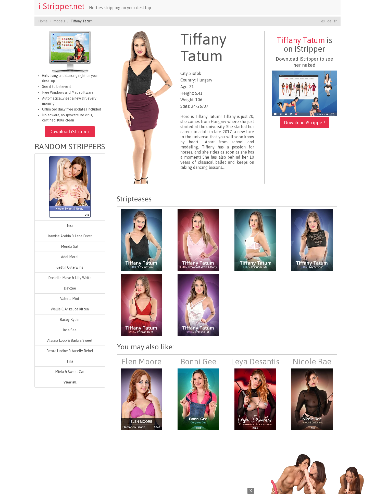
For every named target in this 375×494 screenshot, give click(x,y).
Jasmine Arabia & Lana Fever (69, 236)
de (329, 21)
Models (59, 21)
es (323, 21)
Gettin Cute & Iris (69, 267)
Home (43, 21)
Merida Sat (70, 246)
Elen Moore (141, 361)
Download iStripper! (70, 131)
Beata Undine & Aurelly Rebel (69, 351)
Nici (70, 226)
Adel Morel (70, 257)
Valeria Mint (69, 299)
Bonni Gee (198, 361)
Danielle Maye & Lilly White (70, 278)
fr (335, 21)
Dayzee (70, 288)
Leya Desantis (255, 361)
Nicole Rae (312, 361)
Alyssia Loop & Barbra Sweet (70, 340)
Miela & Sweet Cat (70, 372)
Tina (69, 361)
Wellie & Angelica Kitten (70, 309)
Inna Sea (70, 330)
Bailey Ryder (70, 320)
